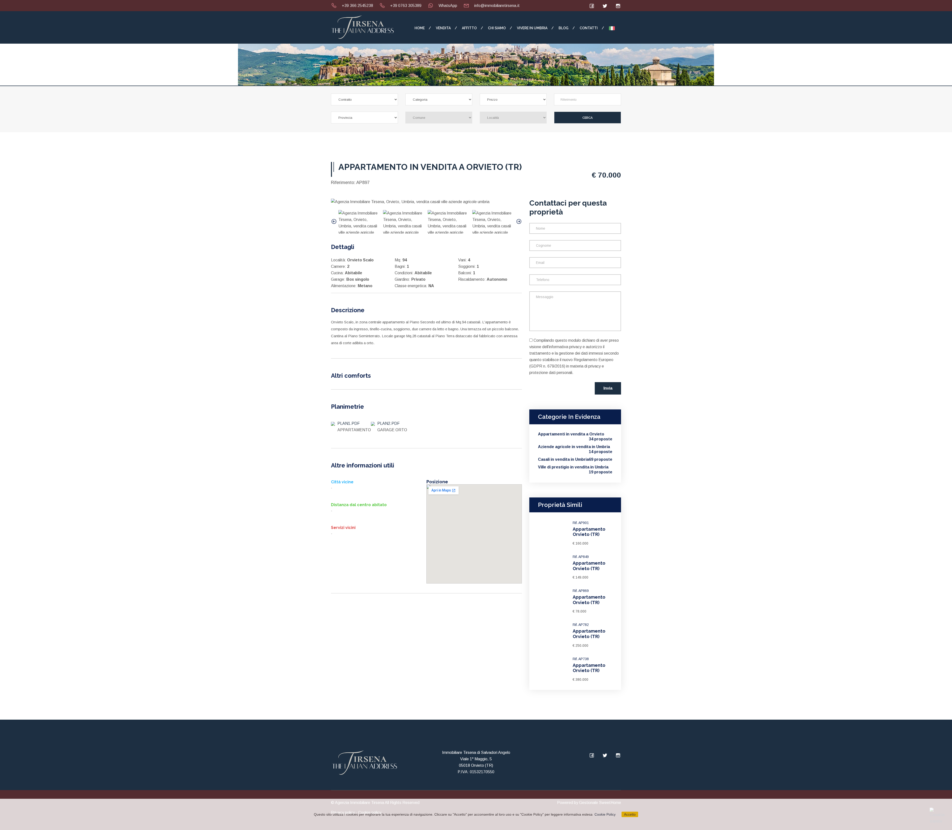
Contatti (589, 28)
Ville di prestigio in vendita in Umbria (575, 467)
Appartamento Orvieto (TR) (589, 531)
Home (420, 28)
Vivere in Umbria (532, 28)
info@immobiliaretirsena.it (497, 5)
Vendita (443, 28)
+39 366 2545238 (357, 5)
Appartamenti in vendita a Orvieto (575, 434)
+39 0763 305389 (405, 5)
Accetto (630, 814)
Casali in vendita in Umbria (575, 459)
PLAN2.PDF (388, 423)
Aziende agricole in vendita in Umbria (575, 447)
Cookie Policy (605, 814)
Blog (563, 28)
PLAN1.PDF (348, 423)
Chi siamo (497, 28)
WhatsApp (448, 5)
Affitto (469, 28)
